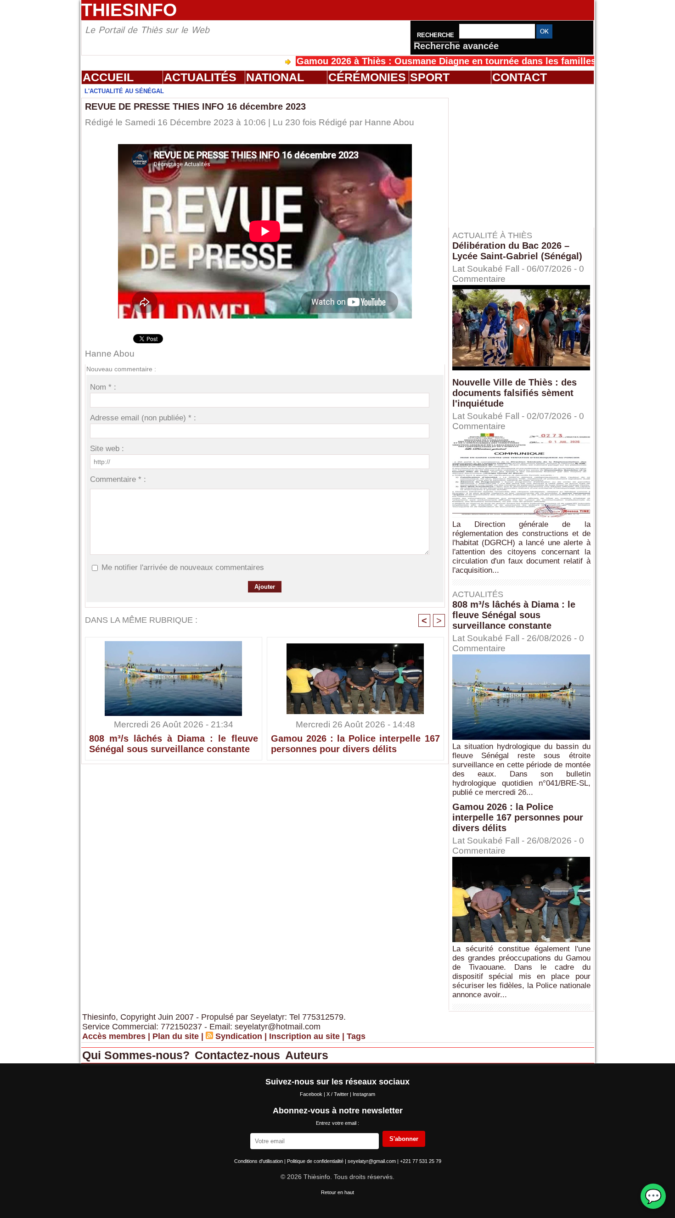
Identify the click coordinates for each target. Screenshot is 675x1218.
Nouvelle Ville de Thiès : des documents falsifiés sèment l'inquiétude (514, 392)
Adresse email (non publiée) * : (143, 417)
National (275, 77)
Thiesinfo (129, 10)
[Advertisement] (526, 155)
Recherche (436, 35)
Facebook (312, 1094)
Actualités (200, 77)
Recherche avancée (456, 46)
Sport (430, 77)
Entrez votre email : (337, 1123)
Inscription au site (304, 1036)
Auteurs (306, 1055)
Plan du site (175, 1036)
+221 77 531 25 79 (420, 1161)
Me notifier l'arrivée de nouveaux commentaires (182, 567)
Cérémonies (367, 77)
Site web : (107, 448)
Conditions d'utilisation (259, 1161)
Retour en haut (337, 1192)
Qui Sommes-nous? (137, 1055)
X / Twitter (338, 1094)
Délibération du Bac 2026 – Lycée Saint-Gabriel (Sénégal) (517, 250)
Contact (519, 77)
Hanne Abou (389, 122)
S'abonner (403, 1138)
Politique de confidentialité (316, 1161)
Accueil (108, 77)
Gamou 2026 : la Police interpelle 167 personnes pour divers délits (355, 743)
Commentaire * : (118, 479)
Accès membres (114, 1036)
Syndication (238, 1036)
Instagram (364, 1094)
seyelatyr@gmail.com (372, 1161)
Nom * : (103, 387)
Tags (356, 1036)
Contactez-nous (239, 1055)
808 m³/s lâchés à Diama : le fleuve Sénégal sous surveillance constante (173, 743)
